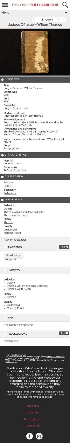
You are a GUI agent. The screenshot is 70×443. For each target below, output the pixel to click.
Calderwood (13, 305)
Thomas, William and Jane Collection (27, 286)
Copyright (32, 412)
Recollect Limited (43, 360)
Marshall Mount (15, 308)
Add (63, 247)
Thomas (11, 297)
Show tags (12, 255)
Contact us (32, 406)
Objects (11, 283)
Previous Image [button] (35, 19)
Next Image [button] (63, 19)
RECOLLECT (10, 360)
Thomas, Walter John (19, 289)
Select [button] (59, 19)
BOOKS (8, 186)
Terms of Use (21, 355)
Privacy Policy (10, 355)
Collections (10, 193)
